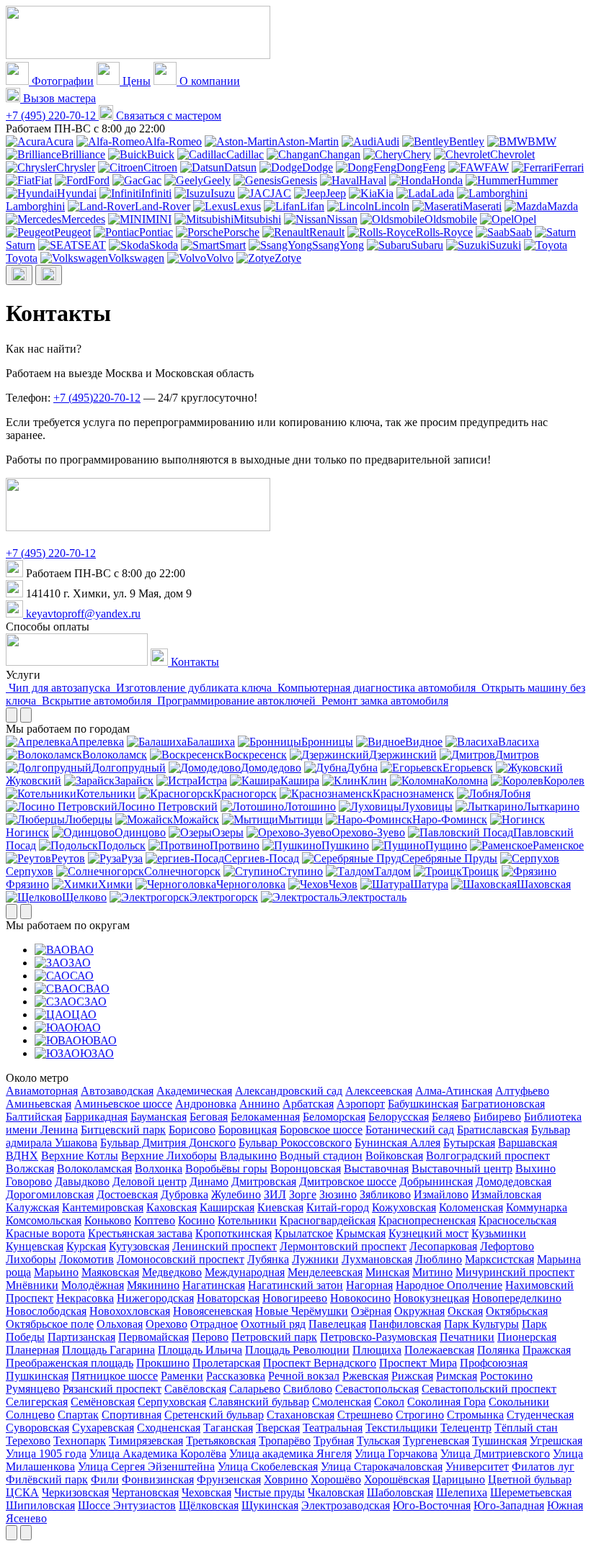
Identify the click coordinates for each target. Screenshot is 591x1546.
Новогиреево (294, 1298)
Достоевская (127, 1194)
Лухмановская (377, 1259)
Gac (152, 180)
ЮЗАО (97, 1053)
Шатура (429, 884)
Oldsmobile (451, 219)
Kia (385, 193)
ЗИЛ (275, 1194)
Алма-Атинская (453, 1091)
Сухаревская (103, 1427)
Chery (417, 154)
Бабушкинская (423, 1104)
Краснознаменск (413, 793)
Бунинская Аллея (397, 1142)
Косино (196, 1220)
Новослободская (46, 1311)
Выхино (535, 1168)
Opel (525, 219)
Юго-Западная (509, 1505)
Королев (564, 780)
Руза (132, 858)
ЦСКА (22, 1492)
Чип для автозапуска (59, 688)
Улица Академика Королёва (157, 1453)
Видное (424, 742)
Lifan (312, 206)
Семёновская (103, 1402)
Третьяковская (221, 1440)
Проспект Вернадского (319, 1363)
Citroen (160, 167)
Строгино (420, 1415)
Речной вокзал (303, 1376)
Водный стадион (321, 1155)
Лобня (514, 793)
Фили (105, 1479)
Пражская (547, 1350)
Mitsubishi (257, 219)
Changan (339, 154)
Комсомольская (43, 1220)
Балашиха (211, 742)
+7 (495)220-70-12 (97, 398)
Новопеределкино (516, 1298)
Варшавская (527, 1142)
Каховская (171, 1207)
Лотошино (310, 806)
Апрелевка (97, 742)
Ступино (301, 871)
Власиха (518, 742)
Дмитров (517, 755)
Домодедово (271, 767)
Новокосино (360, 1298)
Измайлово (441, 1194)
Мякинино (153, 1285)
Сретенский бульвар (214, 1415)
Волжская (30, 1168)
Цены (135, 81)
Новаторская (228, 1298)
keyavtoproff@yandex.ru (82, 613)
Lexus (247, 206)
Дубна (362, 767)
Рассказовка (235, 1376)
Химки (115, 884)
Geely (217, 180)
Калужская (32, 1207)
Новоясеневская (212, 1311)
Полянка (498, 1350)
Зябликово (385, 1194)
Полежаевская (439, 1350)
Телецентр (466, 1427)
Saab (521, 232)
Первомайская (153, 1337)
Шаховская (544, 884)
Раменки (182, 1376)
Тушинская (499, 1440)
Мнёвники (32, 1285)
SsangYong (338, 245)
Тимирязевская (146, 1440)
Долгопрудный (129, 767)
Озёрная (371, 1311)
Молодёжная (92, 1285)
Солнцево (30, 1415)
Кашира (299, 780)
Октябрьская (517, 1311)
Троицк (480, 871)
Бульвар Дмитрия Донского (168, 1142)
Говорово (29, 1181)
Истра (212, 780)
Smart (232, 245)
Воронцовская (305, 1168)
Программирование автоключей (236, 701)
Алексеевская (378, 1091)
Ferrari (569, 167)
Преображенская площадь (69, 1363)
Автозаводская (117, 1091)
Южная (565, 1505)
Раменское (558, 845)
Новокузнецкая (431, 1298)
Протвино (234, 845)
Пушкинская (37, 1376)
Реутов (68, 858)
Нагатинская (213, 1285)
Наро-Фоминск (449, 819)
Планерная (32, 1350)
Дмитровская (263, 1181)
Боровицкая (247, 1130)
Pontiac (156, 232)
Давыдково (82, 1181)
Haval (372, 180)
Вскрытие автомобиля (96, 701)
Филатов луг (543, 1466)
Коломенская (471, 1207)
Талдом (392, 871)
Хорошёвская (397, 1479)
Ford (99, 180)
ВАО (82, 950)
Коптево (154, 1220)
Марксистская (499, 1259)
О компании (208, 81)
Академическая (194, 1091)
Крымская (361, 1233)
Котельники (105, 793)
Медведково (172, 1272)
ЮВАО (99, 1040)
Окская (465, 1311)
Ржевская (365, 1376)
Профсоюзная (494, 1363)
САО (82, 975)
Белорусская (398, 1117)
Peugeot (72, 232)
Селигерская (37, 1402)
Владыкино (248, 1155)
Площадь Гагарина (108, 1350)
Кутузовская (139, 1246)
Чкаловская (336, 1492)
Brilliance (83, 154)
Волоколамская (94, 1168)
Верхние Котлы (79, 1155)
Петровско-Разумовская (378, 1337)
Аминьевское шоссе (123, 1104)
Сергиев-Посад (261, 858)
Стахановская (300, 1415)
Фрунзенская (229, 1479)
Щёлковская (209, 1505)
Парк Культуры (481, 1324)
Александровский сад (288, 1091)
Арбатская (308, 1104)
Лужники (315, 1259)
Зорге (302, 1194)
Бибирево (497, 1117)
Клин (373, 780)
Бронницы (327, 742)
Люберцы (88, 819)
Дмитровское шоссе (347, 1181)
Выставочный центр (462, 1168)
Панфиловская (405, 1324)
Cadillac (245, 154)
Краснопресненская (427, 1220)
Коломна (466, 780)
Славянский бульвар (259, 1402)
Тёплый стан (526, 1427)
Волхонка (158, 1168)
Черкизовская (75, 1492)
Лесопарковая (443, 1246)
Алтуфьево (522, 1091)
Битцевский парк (123, 1130)
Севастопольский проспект (489, 1389)
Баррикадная (96, 1117)
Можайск (196, 819)
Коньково (107, 1220)
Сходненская (168, 1427)
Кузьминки (498, 1233)
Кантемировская (102, 1207)
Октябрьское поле (50, 1324)
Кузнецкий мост (428, 1233)
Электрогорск (224, 897)
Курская (86, 1246)
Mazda (562, 206)
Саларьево (254, 1389)
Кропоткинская (233, 1233)
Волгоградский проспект (488, 1155)
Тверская (278, 1427)
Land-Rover (162, 206)
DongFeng (420, 167)
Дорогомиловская (50, 1194)
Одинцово (140, 832)
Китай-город (337, 1207)
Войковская (394, 1155)
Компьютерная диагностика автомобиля (377, 688)
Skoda (163, 245)
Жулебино (236, 1194)
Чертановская (145, 1492)
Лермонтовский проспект (343, 1246)
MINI (159, 219)
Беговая (209, 1117)
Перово (210, 1337)
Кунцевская (34, 1246)
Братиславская (492, 1130)
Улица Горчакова (396, 1453)
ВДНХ (22, 1155)
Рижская (412, 1376)
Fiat (43, 180)
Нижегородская (155, 1298)
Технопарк (79, 1440)
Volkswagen (136, 258)
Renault (327, 232)
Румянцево (33, 1389)
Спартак (78, 1415)
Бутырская (469, 1142)
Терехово (28, 1440)
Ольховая (120, 1324)
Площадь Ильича (200, 1350)
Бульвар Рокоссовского (295, 1142)
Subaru (427, 245)
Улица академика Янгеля (290, 1453)
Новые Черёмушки (301, 1311)
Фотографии (61, 81)
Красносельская (517, 1220)
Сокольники (519, 1402)
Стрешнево (365, 1415)
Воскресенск (255, 755)
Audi (387, 141)
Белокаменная (265, 1117)
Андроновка (205, 1104)
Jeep (336, 193)
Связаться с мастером (167, 115)
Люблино (438, 1259)
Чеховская (206, 1492)
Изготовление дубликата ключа (194, 688)
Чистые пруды (269, 1492)
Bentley (466, 141)
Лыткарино (551, 806)
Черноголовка (250, 884)
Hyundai (77, 193)
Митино (432, 1272)
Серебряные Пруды (449, 858)
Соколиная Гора (446, 1402)
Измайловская (506, 1194)
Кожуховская (404, 1207)
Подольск (122, 845)
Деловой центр (149, 1181)
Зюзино (338, 1194)
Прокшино (163, 1363)
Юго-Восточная (432, 1505)
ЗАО (79, 963)
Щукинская (269, 1505)
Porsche (241, 232)
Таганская (228, 1427)
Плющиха (376, 1350)
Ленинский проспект (224, 1246)
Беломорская (334, 1117)
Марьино (56, 1272)
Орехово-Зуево (368, 832)
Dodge (317, 167)
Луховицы (427, 806)
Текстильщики (401, 1427)
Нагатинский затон (295, 1285)
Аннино (259, 1104)
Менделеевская (325, 1272)
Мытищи (300, 819)
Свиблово (307, 1389)
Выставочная (376, 1168)
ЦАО (84, 1014)
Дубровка (184, 1194)
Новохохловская (129, 1311)
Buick (160, 154)
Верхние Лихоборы (169, 1155)
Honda (447, 180)
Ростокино (506, 1376)
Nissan (341, 219)
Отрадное (214, 1324)
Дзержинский (403, 755)
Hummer (537, 180)
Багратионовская (503, 1104)
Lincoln (391, 206)
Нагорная (369, 1285)
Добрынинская (436, 1181)
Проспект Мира (418, 1363)
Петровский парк (274, 1337)
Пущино (446, 845)
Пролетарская (226, 1363)
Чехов (343, 884)
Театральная (333, 1427)
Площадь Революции (297, 1350)
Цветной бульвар (530, 1479)
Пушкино (345, 845)
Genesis (299, 180)
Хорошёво (336, 1479)
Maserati (482, 206)
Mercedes (83, 219)
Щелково (84, 897)
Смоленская (341, 1402)
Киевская (280, 1207)
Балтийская (34, 1117)
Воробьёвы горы (226, 1168)
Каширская (227, 1207)
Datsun (240, 167)
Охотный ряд (273, 1324)
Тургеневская (436, 1440)
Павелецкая (337, 1324)
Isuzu (222, 193)
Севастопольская (377, 1389)
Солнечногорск (182, 871)
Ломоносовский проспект (180, 1259)
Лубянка (268, 1259)
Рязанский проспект (112, 1389)
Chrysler (75, 167)
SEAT (92, 245)
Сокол (389, 1402)
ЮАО (87, 1027)
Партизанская (81, 1337)
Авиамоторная (42, 1091)
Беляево (451, 1117)
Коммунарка (536, 1207)
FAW (496, 167)
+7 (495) (51, 115)
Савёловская (195, 1389)
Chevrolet (512, 154)
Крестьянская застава (140, 1233)
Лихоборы (31, 1259)
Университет (477, 1466)
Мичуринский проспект (515, 1272)
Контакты (193, 662)
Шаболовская (400, 1492)
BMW (542, 141)
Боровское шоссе (321, 1130)
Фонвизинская (158, 1479)
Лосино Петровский (167, 806)
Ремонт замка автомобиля (383, 701)
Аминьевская (38, 1104)
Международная (245, 1272)
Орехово (166, 1324)
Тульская (378, 1440)
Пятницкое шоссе (114, 1376)
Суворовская (37, 1427)
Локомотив (86, 1259)
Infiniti (156, 193)
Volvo (220, 258)
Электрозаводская (345, 1505)
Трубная (334, 1440)
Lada (442, 193)
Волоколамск (114, 755)
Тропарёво (285, 1440)
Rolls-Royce (444, 232)
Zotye (288, 258)
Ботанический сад (409, 1130)
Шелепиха (461, 1492)
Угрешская (556, 1440)
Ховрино (286, 1479)
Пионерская (526, 1337)
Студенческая (540, 1415)
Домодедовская (513, 1181)
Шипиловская (40, 1505)
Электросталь (372, 897)
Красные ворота (45, 1233)
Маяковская (110, 1272)
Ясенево (26, 1518)
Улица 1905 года (46, 1453)
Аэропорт (361, 1104)
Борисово (192, 1130)
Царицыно (458, 1479)
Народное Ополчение (449, 1285)
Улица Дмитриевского (495, 1453)
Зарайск (134, 780)
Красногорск (245, 793)
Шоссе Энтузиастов (127, 1505)
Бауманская (158, 1117)
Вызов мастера (58, 98)
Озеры (228, 832)
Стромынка (475, 1415)
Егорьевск (468, 767)
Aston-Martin (308, 141)
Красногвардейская (328, 1220)
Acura (59, 141)
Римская (456, 1376)
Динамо (209, 1181)
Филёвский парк (47, 1479)
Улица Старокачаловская (382, 1466)
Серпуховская (172, 1402)
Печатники (467, 1337)
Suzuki (505, 245)
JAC (280, 193)
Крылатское (304, 1233)
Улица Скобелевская (268, 1466)
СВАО (94, 988)
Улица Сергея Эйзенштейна (146, 1466)
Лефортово (507, 1246)
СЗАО (91, 1001)
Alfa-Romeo (173, 141)
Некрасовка (85, 1298)
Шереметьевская (531, 1492)
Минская (387, 1272)
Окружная (419, 1311)
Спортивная (131, 1415)
